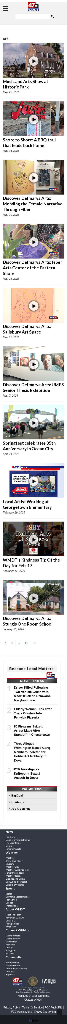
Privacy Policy (11, 1007)
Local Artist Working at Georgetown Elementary (27, 504)
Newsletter (11, 941)
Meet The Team (13, 914)
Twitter (9, 947)
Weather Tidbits (14, 875)
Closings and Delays (15, 878)
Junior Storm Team (15, 872)
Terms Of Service (32, 1007)
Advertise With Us (15, 917)
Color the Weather (15, 884)
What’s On (11, 926)
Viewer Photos (13, 965)
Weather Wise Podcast (17, 869)
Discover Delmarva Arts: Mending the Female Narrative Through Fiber (33, 203)
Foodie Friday (12, 962)
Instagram (11, 950)
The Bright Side (13, 842)
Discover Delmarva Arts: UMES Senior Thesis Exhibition (33, 387)
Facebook (10, 944)
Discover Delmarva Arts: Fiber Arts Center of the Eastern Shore (32, 267)
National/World (13, 848)
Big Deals (10, 974)
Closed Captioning (45, 1011)
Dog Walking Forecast (16, 881)
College (9, 902)
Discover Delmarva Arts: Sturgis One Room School (28, 621)
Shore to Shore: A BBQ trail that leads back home (29, 142)
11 (26, 642)
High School (11, 899)
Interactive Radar (14, 860)
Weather (10, 857)
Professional (12, 905)
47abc (33, 6)
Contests (17, 802)
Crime (9, 845)
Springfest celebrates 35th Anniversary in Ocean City (29, 445)
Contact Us (11, 920)
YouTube (10, 953)
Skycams (10, 863)
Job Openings (20, 808)
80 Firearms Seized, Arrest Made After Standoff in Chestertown (32, 731)
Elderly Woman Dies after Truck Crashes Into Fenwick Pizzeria (33, 713)
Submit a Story (13, 938)
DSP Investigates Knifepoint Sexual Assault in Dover (27, 773)
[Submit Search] (52, 16)
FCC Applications (21, 1011)
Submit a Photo (13, 935)
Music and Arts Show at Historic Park (25, 84)
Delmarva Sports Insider (17, 896)
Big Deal (17, 795)
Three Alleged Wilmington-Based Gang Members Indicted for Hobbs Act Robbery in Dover (32, 752)
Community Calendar (16, 968)
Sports (9, 893)
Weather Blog (12, 866)
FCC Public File (53, 1007)
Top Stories (11, 836)
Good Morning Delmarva (18, 839)
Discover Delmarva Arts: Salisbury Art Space (27, 329)
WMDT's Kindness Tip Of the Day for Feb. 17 (31, 562)
